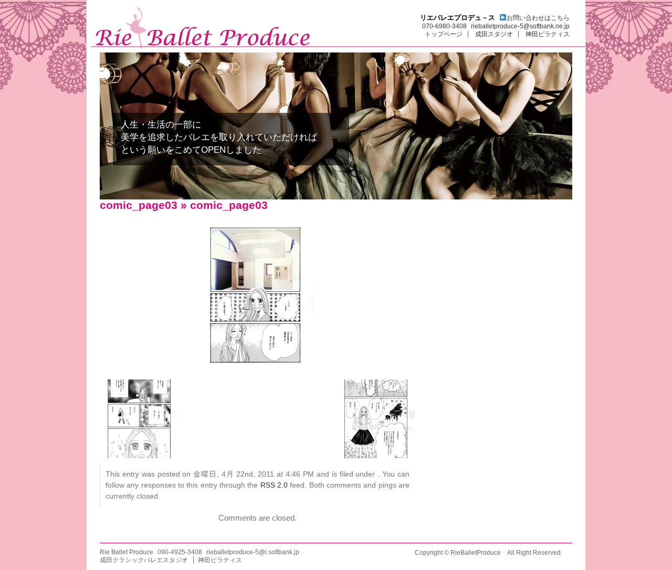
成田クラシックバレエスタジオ (144, 560)
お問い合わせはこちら (538, 18)
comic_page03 (138, 205)
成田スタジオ (494, 34)
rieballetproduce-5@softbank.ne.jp (520, 26)
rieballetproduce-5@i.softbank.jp (252, 552)
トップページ (444, 34)
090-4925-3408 (180, 552)
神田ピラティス (548, 34)
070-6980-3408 (444, 26)
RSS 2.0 (274, 485)
